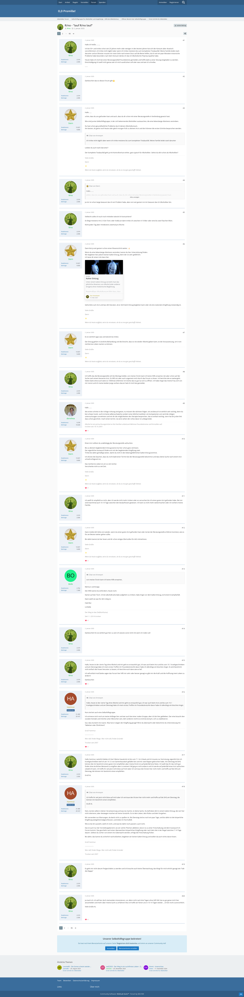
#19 (183, 864)
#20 (183, 896)
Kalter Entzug (92, 278)
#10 (183, 439)
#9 (184, 403)
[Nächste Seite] (73, 33)
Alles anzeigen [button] (134, 197)
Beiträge (64, 62)
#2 (184, 76)
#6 (184, 244)
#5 (184, 212)
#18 (183, 786)
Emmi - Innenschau (156, 966)
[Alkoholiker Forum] (122, 11)
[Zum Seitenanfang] (241, 994)
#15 (183, 660)
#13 (183, 569)
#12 (183, 528)
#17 (183, 755)
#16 (183, 692)
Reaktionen (64, 59)
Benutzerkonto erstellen (128, 948)
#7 (184, 332)
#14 (183, 628)
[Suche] (183, 2)
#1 (184, 40)
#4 (184, 180)
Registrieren (174, 2)
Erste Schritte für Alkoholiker (72, 971)
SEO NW (141, 994)
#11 (183, 496)
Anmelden (163, 2)
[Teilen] (185, 33)
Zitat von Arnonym (96, 135)
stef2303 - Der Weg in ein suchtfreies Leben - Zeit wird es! (127, 966)
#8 (184, 372)
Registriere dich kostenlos (127, 943)
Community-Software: (114, 994)
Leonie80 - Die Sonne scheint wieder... (77, 966)
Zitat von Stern (94, 186)
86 (70, 33)
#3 (184, 108)
